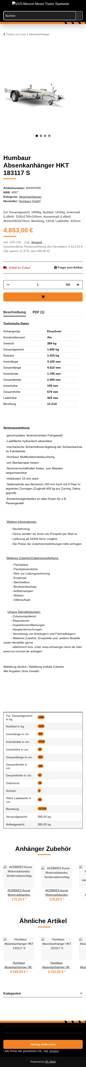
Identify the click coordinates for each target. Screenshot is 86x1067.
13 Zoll (42, 808)
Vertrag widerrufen (43, 1044)
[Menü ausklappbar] (5, 2)
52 (40, 799)
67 (40, 775)
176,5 (41, 741)
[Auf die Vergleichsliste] (63, 55)
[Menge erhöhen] (77, 284)
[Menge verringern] (8, 284)
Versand (36, 242)
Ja (40, 783)
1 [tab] (36, 136)
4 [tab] (49, 136)
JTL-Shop (50, 1061)
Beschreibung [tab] (14, 312)
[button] (63, 4)
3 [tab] (45, 136)
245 (40, 766)
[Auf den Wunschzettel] (73, 55)
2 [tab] (41, 136)
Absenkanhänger (30, 196)
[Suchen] (79, 15)
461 (40, 757)
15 (40, 749)
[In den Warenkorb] (6, 45)
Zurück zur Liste (16, 34)
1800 (41, 717)
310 (40, 734)
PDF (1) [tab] (38, 312)
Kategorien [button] (12, 993)
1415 (41, 726)
